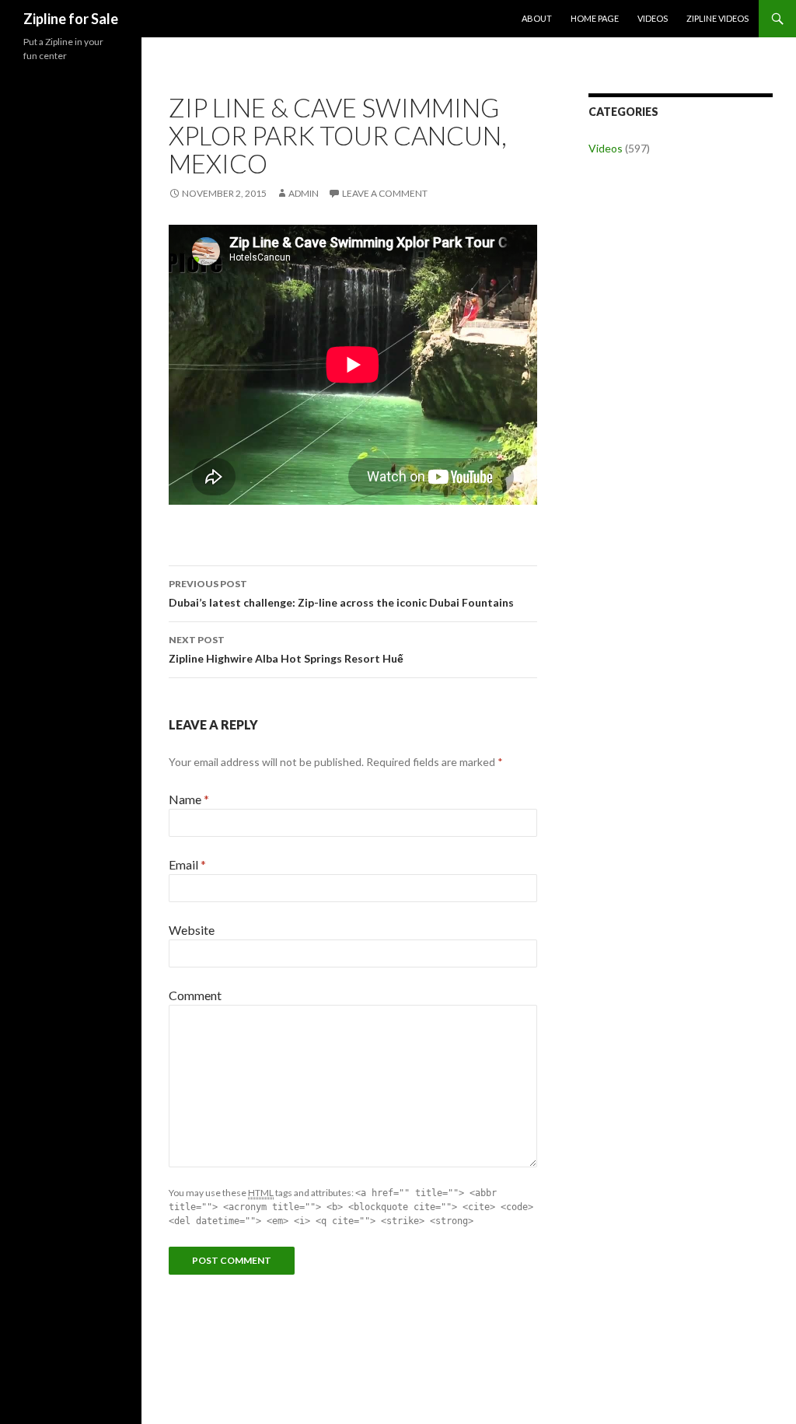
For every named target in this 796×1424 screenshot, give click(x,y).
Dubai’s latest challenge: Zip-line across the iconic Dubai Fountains (341, 593)
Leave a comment (385, 193)
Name (189, 799)
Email (187, 864)
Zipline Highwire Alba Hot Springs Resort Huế (286, 649)
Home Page (595, 18)
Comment (195, 995)
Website (192, 929)
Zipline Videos (717, 18)
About (537, 18)
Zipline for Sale (70, 18)
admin (303, 193)
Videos (652, 18)
